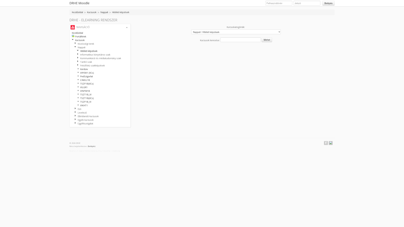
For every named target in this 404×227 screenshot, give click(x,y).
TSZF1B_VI (85, 101)
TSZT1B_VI (85, 94)
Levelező (82, 112)
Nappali (104, 12)
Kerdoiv (84, 69)
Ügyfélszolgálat (85, 123)
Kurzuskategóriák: (236, 27)
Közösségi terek (86, 43)
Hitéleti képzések (120, 12)
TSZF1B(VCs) (87, 83)
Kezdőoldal (77, 12)
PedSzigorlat (86, 76)
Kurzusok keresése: (210, 40)
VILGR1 (84, 87)
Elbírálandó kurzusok (88, 116)
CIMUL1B (85, 80)
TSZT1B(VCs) (87, 98)
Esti (79, 109)
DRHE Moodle (79, 3)
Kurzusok (91, 12)
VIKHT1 (84, 105)
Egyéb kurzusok (86, 119)
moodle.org (116, 151)
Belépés (328, 3)
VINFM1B (85, 90)
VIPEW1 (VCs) (87, 72)
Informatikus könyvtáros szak (95, 54)
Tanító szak (86, 61)
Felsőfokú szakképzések (92, 65)
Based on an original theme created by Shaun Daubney (89, 151)
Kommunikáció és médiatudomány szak (100, 58)
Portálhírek (80, 36)
